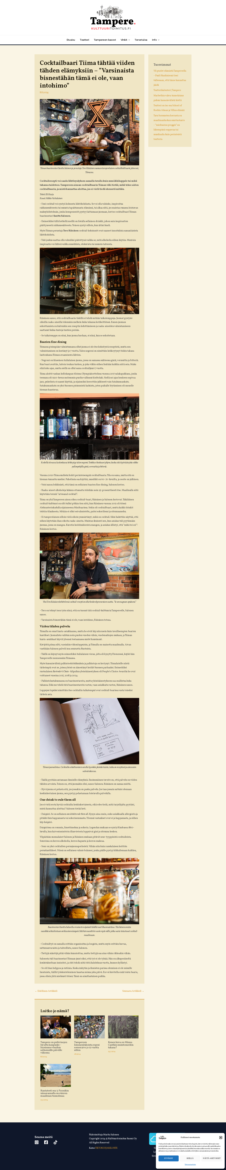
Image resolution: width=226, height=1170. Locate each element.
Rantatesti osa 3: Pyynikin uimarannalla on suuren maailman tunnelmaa (54, 1093)
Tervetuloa (141, 39)
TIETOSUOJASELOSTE (106, 1148)
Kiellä (190, 1158)
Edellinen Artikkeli (46, 991)
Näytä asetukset (212, 1158)
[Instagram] (37, 1142)
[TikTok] (55, 1142)
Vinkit (124, 39)
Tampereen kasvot (105, 39)
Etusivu (71, 39)
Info (154, 39)
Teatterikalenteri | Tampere (167, 90)
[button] (220, 1137)
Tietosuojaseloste (190, 1165)
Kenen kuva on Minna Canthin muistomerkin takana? (121, 1045)
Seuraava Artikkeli (133, 991)
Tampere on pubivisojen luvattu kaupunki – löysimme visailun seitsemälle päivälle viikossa (53, 1048)
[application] (128, 39)
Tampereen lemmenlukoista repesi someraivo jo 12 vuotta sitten (87, 1046)
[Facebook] (46, 1142)
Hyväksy (168, 1158)
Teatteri (84, 39)
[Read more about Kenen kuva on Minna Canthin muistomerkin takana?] (123, 1027)
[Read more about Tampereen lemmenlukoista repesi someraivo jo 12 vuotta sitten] (89, 1027)
